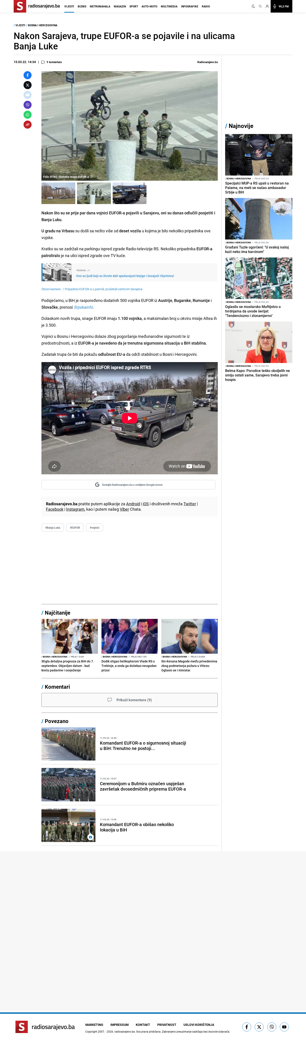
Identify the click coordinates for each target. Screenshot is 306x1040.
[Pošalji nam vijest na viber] (271, 1026)
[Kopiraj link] (28, 125)
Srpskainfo (83, 307)
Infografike (189, 6)
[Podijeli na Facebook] (28, 75)
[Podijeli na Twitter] (28, 85)
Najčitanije (57, 612)
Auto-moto (149, 6)
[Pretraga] (260, 6)
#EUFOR (75, 527)
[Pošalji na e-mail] (28, 95)
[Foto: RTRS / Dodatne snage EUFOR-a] (58, 193)
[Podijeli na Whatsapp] (28, 115)
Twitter (189, 503)
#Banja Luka (52, 527)
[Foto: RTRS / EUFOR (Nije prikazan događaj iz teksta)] (130, 193)
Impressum (119, 1024)
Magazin (120, 6)
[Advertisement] (129, 567)
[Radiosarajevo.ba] (45, 1027)
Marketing (94, 1024)
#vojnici (94, 527)
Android (133, 503)
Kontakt (143, 1024)
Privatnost (166, 1024)
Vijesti (69, 6)
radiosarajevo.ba (124, 1031)
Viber (124, 509)
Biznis (82, 6)
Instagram (75, 509)
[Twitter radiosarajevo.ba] (259, 1026)
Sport (133, 6)
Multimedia (169, 6)
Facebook (54, 509)
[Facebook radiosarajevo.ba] (246, 1026)
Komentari (57, 686)
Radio (206, 6)
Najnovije (241, 126)
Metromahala (100, 6)
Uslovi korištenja (198, 1024)
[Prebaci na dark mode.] (254, 6)
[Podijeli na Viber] (28, 105)
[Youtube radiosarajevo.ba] (284, 1026)
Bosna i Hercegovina (42, 25)
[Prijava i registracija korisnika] (267, 6)
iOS (146, 503)
